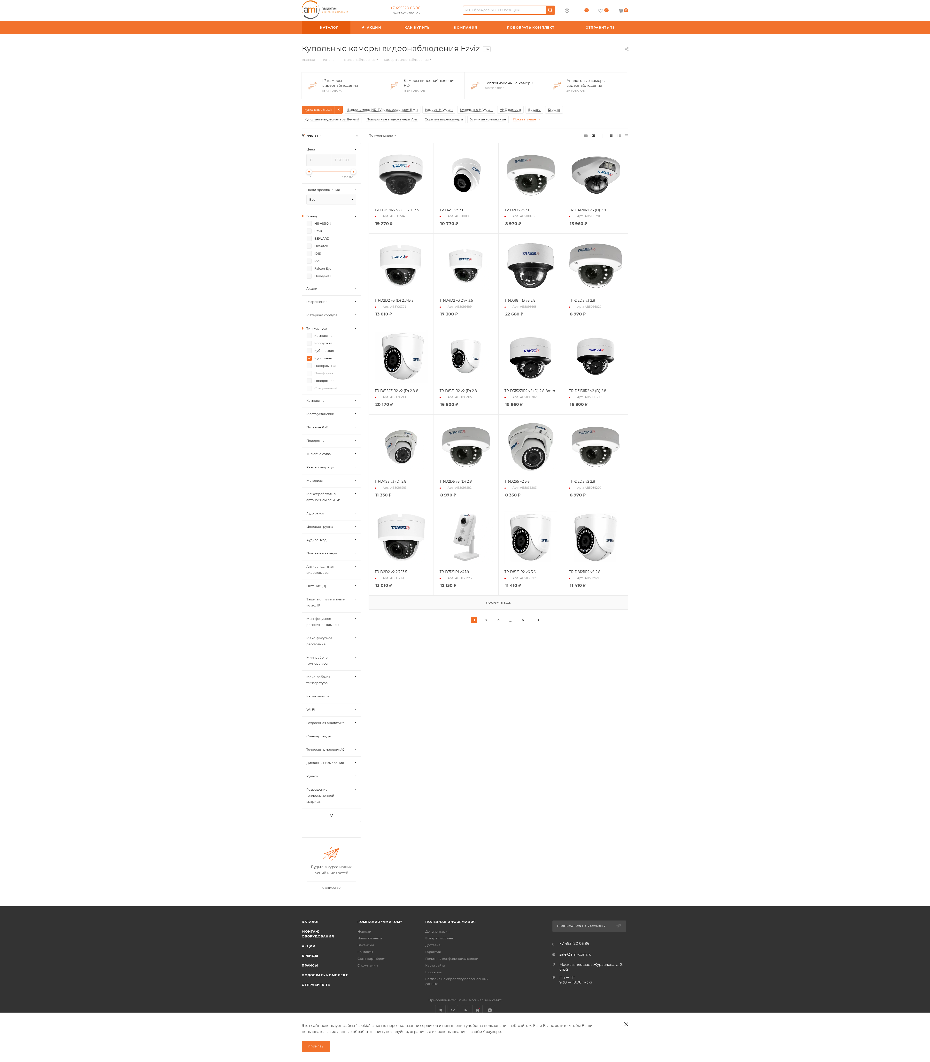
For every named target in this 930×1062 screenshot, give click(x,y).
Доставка (433, 945)
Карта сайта (435, 965)
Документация (437, 931)
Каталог (310, 922)
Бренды (310, 956)
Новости (364, 931)
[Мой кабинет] (567, 11)
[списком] (619, 136)
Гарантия (433, 952)
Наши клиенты (369, 938)
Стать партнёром (371, 958)
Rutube (477, 1010)
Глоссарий (433, 972)
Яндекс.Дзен (490, 1010)
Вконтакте (453, 1010)
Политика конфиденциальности (451, 958)
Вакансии (365, 945)
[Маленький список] (585, 136)
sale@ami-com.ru (575, 954)
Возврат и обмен (439, 938)
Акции (309, 946)
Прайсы (310, 965)
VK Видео (465, 1010)
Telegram (440, 1010)
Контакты (365, 952)
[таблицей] (626, 136)
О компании (367, 965)
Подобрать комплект (325, 975)
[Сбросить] (331, 815)
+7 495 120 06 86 (405, 8)
